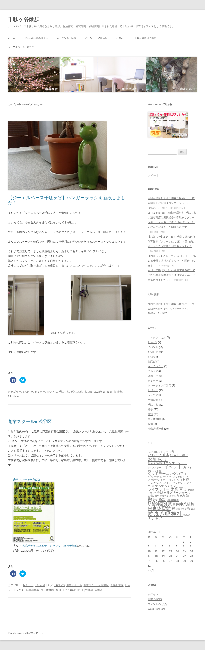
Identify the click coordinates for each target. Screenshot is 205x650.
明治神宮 (173, 500)
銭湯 (193, 509)
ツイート (153, 175)
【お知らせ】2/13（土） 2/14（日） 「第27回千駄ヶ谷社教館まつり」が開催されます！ (172, 260)
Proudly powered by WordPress (25, 633)
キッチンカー (155, 366)
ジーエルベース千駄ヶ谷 (21, 47)
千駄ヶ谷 (64, 391)
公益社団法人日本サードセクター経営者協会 (49, 545)
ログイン (153, 594)
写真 (183, 489)
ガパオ (187, 467)
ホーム (11, 38)
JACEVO (59, 585)
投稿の (155, 599)
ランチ (152, 395)
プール (151, 486)
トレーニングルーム (176, 483)
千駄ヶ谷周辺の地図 (145, 38)
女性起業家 (117, 585)
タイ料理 (183, 479)
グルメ (152, 371)
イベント (153, 347)
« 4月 (151, 570)
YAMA (98, 590)
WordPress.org (156, 608)
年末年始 (183, 495)
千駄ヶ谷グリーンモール (173, 492)
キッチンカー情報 (66, 38)
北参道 (191, 490)
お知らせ (121, 38)
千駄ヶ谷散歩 (23, 19)
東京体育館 (47, 590)
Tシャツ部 (168, 451)
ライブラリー (158, 489)
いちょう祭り (179, 455)
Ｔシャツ (155, 518)
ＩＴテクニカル (157, 337)
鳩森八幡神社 (155, 428)
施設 (73, 391)
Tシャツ (152, 342)
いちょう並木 (158, 455)
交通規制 (153, 399)
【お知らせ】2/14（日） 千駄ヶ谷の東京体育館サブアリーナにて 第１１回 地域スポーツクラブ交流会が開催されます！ (172, 241)
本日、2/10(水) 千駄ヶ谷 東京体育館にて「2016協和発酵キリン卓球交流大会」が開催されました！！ (171, 275)
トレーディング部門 (159, 385)
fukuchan (13, 396)
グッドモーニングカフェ (167, 474)
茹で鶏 (185, 508)
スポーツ (153, 375)
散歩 (150, 409)
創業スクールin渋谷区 (30, 421)
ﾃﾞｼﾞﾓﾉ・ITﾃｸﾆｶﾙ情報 (96, 38)
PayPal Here (154, 452)
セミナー (40, 391)
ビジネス (52, 391)
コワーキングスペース (178, 477)
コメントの (157, 604)
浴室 (178, 509)
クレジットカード (156, 471)
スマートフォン (168, 480)
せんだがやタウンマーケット (167, 463)
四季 (157, 496)
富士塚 (172, 496)
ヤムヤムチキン (165, 485)
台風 (151, 495)
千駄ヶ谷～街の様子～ (36, 38)
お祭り (152, 356)
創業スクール (74, 585)
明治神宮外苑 (160, 504)
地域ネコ (164, 496)
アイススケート (155, 467)
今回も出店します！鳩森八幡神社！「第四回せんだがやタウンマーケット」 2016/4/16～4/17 (171, 203)
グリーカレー (157, 476)
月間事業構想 (183, 504)
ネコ (189, 483)
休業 (174, 489)
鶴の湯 (186, 515)
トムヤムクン (157, 482)
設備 (80, 391)
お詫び (152, 361)
